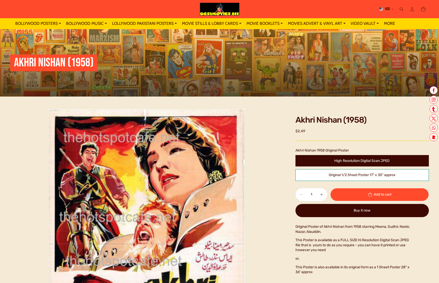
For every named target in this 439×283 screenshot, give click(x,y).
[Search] (401, 9)
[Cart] (423, 9)
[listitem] (389, 23)
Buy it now (362, 210)
